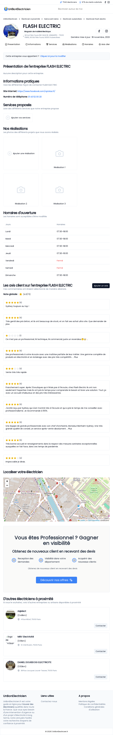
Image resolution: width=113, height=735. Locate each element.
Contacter (101, 625)
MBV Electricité (26, 636)
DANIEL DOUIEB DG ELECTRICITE (34, 662)
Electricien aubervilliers (72, 19)
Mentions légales (87, 701)
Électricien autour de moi (70, 9)
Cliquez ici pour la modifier (53, 56)
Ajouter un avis (101, 285)
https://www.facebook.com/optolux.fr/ (36, 91)
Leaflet (82, 520)
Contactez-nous (49, 701)
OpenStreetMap (94, 520)
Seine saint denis (51, 19)
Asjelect (22, 611)
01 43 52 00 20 (35, 96)
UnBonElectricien (10, 19)
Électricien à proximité (31, 19)
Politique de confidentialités (92, 704)
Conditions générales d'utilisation (94, 708)
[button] (56, 497)
